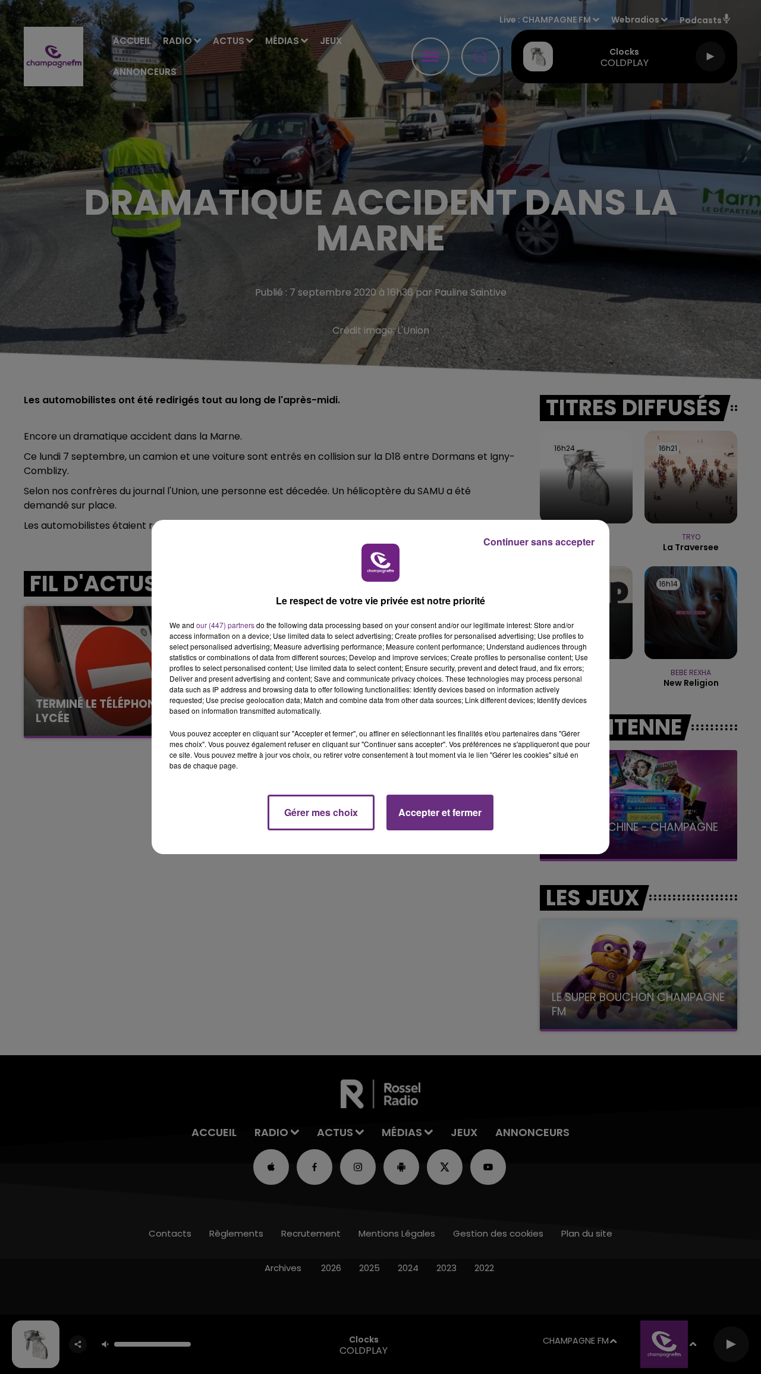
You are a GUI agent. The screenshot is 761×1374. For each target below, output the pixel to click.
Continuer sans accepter (539, 541)
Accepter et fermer (440, 812)
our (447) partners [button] (225, 625)
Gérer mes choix (321, 812)
